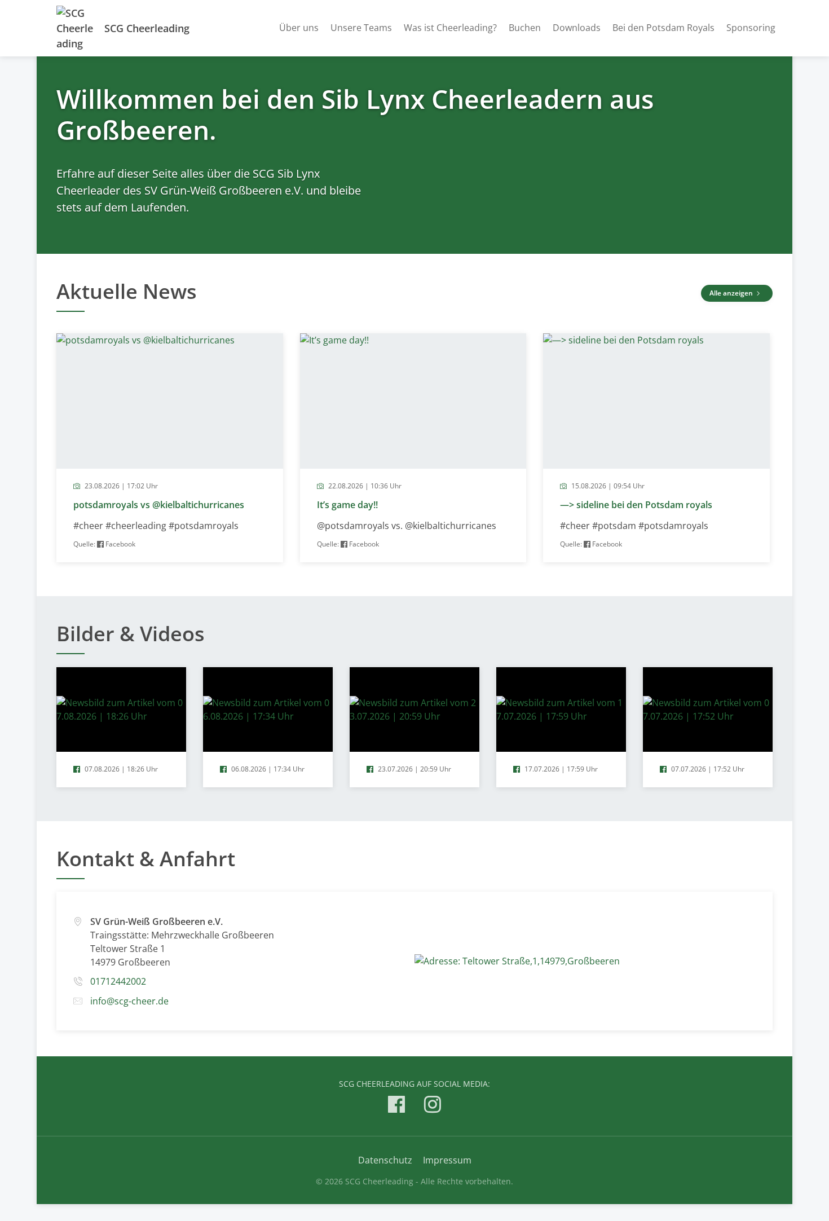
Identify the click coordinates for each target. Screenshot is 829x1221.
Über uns (299, 27)
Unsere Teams (361, 27)
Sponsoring (750, 27)
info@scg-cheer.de (129, 1001)
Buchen (525, 27)
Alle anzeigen (732, 293)
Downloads (577, 27)
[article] (169, 447)
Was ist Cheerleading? (450, 27)
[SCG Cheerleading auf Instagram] (432, 1106)
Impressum (447, 1160)
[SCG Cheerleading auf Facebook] (396, 1106)
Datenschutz (385, 1160)
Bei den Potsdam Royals (663, 27)
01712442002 (118, 981)
